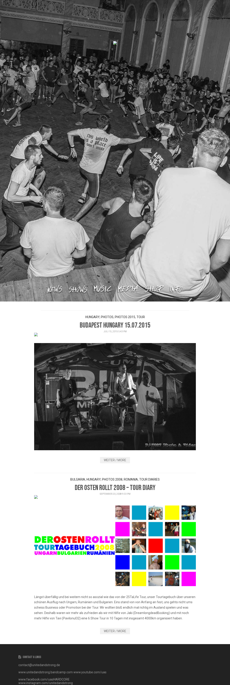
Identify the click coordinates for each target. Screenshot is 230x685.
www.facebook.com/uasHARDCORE (44, 679)
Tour (141, 317)
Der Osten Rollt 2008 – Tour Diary (115, 487)
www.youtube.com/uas (89, 672)
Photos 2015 (125, 317)
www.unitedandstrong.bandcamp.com (45, 672)
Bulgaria (77, 479)
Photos (107, 317)
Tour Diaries (149, 479)
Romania (131, 479)
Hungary (92, 317)
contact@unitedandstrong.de (39, 665)
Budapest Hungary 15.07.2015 (115, 325)
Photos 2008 (112, 479)
